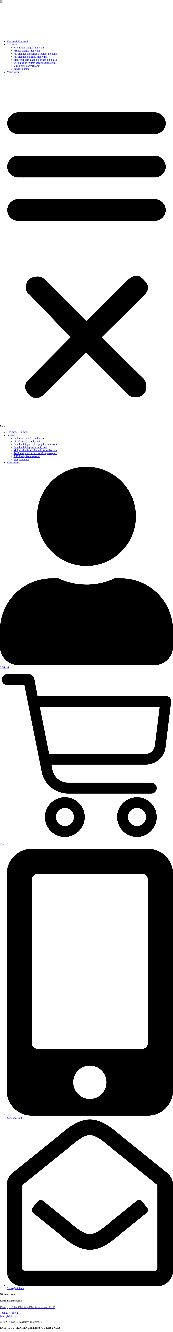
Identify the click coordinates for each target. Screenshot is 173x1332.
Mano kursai (13, 72)
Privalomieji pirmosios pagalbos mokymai (36, 53)
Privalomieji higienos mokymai (30, 56)
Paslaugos (12, 44)
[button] (86, 252)
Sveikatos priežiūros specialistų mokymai (35, 62)
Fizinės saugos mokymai (27, 50)
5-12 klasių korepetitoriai (27, 65)
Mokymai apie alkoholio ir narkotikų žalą (35, 59)
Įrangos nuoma (21, 68)
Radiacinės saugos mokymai (29, 47)
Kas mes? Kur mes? (17, 41)
